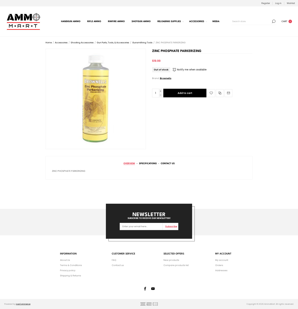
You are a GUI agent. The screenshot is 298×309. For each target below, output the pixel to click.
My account (221, 260)
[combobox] (251, 21)
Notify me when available (192, 69)
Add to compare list (220, 93)
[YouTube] (153, 288)
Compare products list (176, 265)
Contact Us (168, 163)
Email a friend (228, 93)
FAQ (114, 260)
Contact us (118, 265)
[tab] (129, 163)
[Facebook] (145, 288)
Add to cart (185, 93)
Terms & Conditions (71, 265)
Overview (129, 163)
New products (171, 260)
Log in (278, 3)
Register (265, 3)
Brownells (165, 78)
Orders (219, 265)
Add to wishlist (211, 93)
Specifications (148, 163)
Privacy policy (67, 270)
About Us (65, 260)
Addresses (221, 270)
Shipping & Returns (70, 275)
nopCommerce (23, 304)
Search (273, 21)
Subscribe (171, 226)
